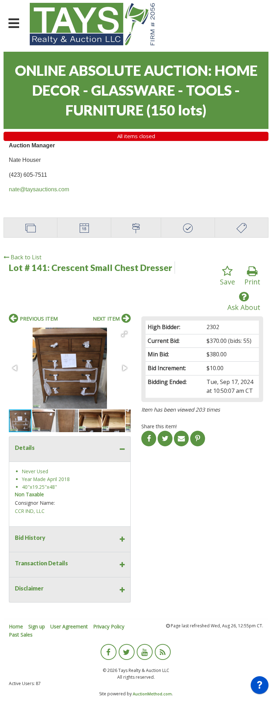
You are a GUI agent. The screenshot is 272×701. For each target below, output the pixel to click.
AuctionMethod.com (152, 693)
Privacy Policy (108, 626)
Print (252, 282)
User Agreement (69, 626)
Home (16, 626)
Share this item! (159, 426)
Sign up (36, 626)
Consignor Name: (35, 502)
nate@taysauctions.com (39, 189)
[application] (259, 687)
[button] (124, 334)
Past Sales (21, 634)
